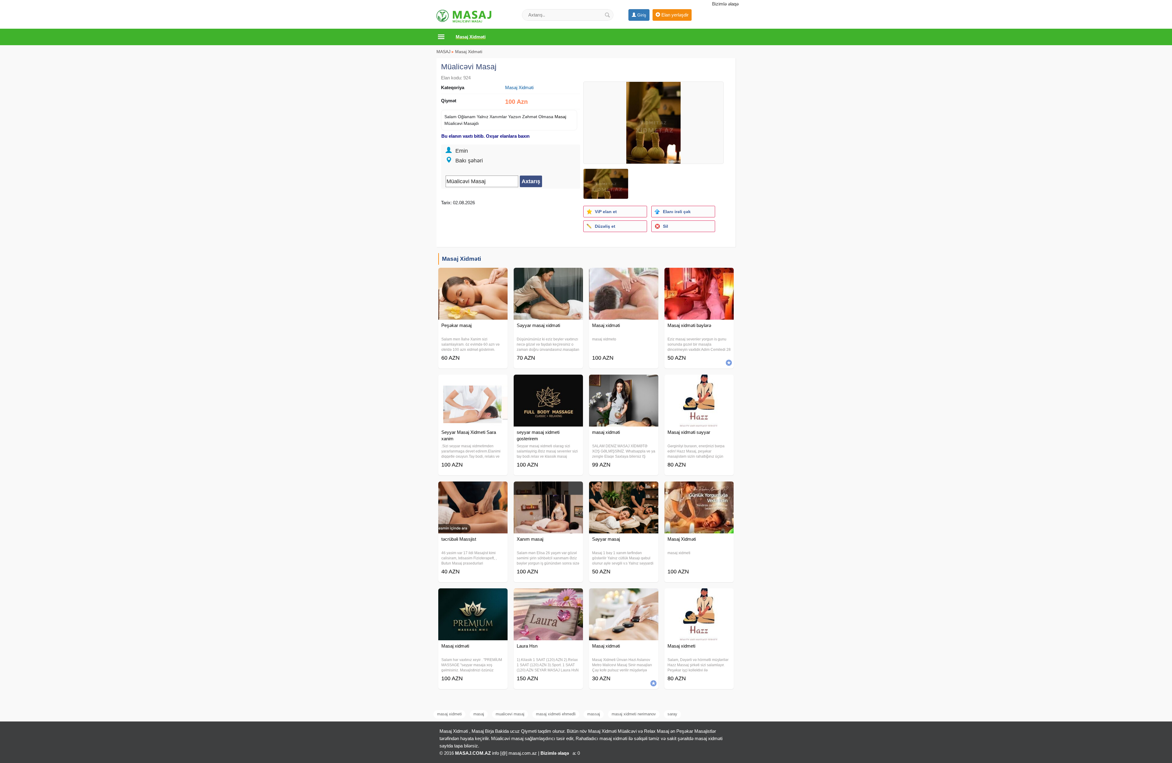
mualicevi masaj (510, 714)
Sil (665, 226)
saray (672, 714)
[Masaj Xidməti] (699, 489)
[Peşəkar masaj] (473, 275)
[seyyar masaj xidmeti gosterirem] (548, 382)
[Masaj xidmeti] (699, 596)
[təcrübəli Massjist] (473, 489)
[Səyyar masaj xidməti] (548, 275)
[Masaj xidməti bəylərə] (699, 275)
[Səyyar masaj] (623, 489)
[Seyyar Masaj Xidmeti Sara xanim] (473, 382)
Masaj (560, 116)
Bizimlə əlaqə (725, 3)
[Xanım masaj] (548, 489)
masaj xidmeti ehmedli (556, 714)
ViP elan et (606, 211)
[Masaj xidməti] (623, 275)
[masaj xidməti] (623, 382)
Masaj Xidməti (468, 51)
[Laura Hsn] (548, 596)
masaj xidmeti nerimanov (634, 714)
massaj (593, 714)
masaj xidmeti (449, 714)
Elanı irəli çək (677, 211)
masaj (478, 714)
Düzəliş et (605, 226)
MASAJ (443, 51)
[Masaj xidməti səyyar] (699, 382)
